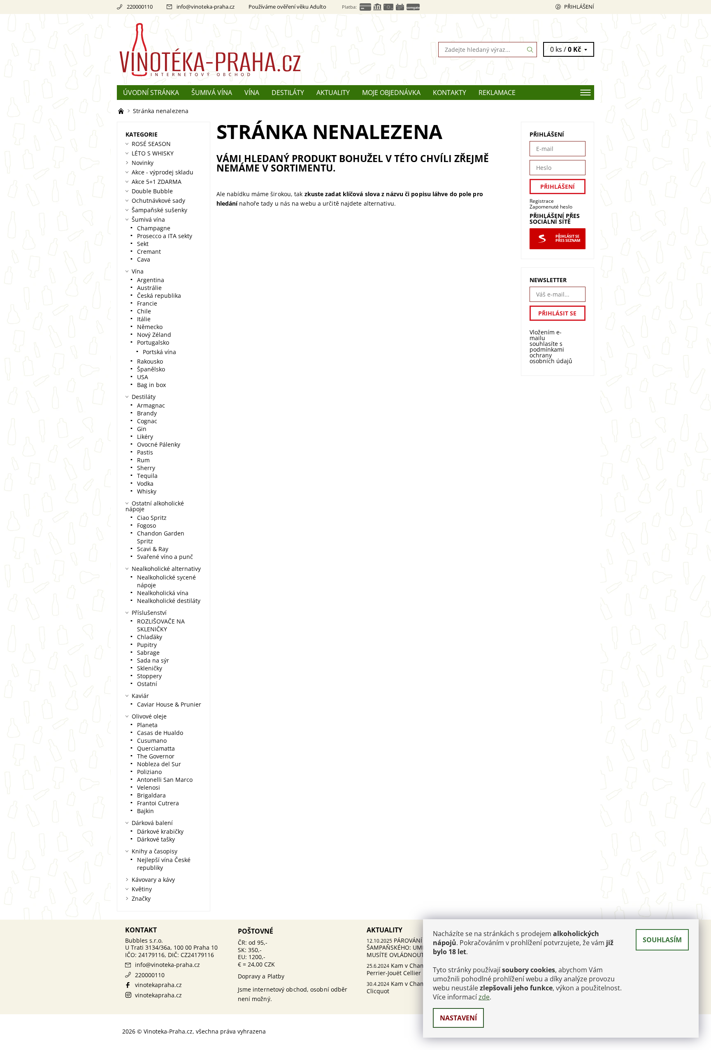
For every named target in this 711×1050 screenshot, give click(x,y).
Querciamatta (156, 748)
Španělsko (151, 369)
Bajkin (145, 811)
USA (142, 377)
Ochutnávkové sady (158, 200)
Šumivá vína (211, 92)
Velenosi (148, 787)
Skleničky (149, 668)
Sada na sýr (153, 660)
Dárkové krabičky (160, 831)
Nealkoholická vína (162, 593)
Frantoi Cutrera (158, 803)
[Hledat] (530, 49)
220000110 (140, 6)
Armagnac (151, 405)
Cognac (147, 421)
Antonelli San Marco (165, 779)
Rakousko (150, 361)
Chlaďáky (149, 637)
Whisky (146, 491)
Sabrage (148, 652)
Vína (251, 92)
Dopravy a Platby (261, 976)
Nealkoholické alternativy (166, 569)
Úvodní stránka (151, 92)
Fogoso (146, 525)
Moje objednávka (391, 92)
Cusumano (152, 740)
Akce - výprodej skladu (162, 172)
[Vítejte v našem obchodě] (121, 111)
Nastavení (458, 1017)
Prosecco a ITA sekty (164, 236)
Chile (144, 311)
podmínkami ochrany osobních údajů (551, 355)
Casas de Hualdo (160, 733)
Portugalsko (153, 342)
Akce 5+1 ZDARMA (156, 181)
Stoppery (149, 676)
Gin (141, 429)
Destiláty (288, 92)
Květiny (142, 889)
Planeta (147, 725)
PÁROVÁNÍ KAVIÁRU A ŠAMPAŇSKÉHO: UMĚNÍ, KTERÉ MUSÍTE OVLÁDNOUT (410, 947)
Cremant (149, 251)
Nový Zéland (154, 334)
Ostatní (147, 684)
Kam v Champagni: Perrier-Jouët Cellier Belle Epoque (413, 969)
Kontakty (449, 92)
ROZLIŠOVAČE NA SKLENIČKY (161, 625)
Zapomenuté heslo (551, 206)
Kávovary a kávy (153, 879)
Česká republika (159, 295)
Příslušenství (149, 613)
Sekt (143, 244)
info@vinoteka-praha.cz (206, 6)
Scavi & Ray (152, 549)
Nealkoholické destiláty (168, 601)
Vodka (145, 483)
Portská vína (159, 352)
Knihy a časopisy (154, 851)
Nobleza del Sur (159, 764)
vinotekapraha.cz (158, 985)
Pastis (145, 452)
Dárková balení (152, 823)
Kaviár (140, 696)
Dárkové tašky (156, 839)
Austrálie (149, 288)
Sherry (146, 468)
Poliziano (149, 772)
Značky (141, 898)
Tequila (147, 476)
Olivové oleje (149, 716)
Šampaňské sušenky (159, 210)
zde (484, 996)
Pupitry (147, 645)
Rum (143, 460)
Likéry (145, 436)
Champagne (153, 228)
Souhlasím (662, 939)
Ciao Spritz (152, 518)
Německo (150, 327)
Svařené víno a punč (165, 557)
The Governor (155, 756)
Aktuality (333, 92)
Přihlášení (579, 6)
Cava (143, 259)
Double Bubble (152, 191)
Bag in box (151, 385)
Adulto (318, 6)
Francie (147, 303)
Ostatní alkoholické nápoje (154, 506)
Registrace (542, 200)
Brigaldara (151, 795)
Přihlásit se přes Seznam (567, 238)
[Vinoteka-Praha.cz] (236, 48)
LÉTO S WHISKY (153, 153)
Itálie (144, 319)
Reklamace (497, 92)
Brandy (147, 413)
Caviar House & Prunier (169, 704)
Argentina (150, 280)
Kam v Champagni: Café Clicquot (412, 987)
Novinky (142, 163)
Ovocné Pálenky (158, 444)
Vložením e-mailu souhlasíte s (551, 346)
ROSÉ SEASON (151, 144)
